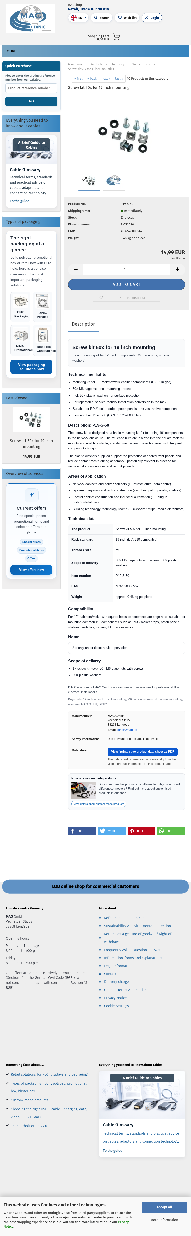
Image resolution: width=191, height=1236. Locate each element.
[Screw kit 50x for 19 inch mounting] (126, 132)
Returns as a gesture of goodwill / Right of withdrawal (137, 938)
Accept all (164, 1207)
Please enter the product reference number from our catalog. (30, 77)
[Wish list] (172, 36)
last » (119, 78)
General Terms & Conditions (126, 990)
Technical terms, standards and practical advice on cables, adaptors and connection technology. (141, 1137)
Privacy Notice (115, 998)
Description (84, 324)
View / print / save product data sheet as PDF (142, 751)
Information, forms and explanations (133, 958)
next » (105, 78)
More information (164, 1220)
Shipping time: (79, 211)
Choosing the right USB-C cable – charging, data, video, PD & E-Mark (49, 1113)
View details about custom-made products (99, 803)
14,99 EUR (31, 456)
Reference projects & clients (126, 918)
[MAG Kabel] (32, 18)
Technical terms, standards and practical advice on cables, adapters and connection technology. (31, 185)
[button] (150, 36)
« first (78, 78)
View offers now (31, 570)
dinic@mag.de (127, 730)
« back (92, 78)
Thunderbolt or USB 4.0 (29, 1126)
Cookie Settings (116, 1006)
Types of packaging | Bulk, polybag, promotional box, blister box (49, 1087)
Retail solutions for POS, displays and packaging (49, 1074)
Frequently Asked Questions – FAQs (132, 950)
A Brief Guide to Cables (31, 145)
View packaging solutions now (31, 367)
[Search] (139, 36)
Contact (110, 974)
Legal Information (118, 966)
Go (31, 101)
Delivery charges (117, 982)
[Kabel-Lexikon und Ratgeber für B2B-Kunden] (142, 1095)
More (11, 51)
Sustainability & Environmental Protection (137, 926)
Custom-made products (29, 1100)
